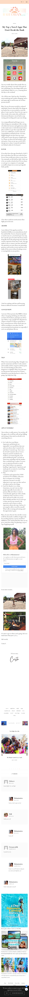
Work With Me (10, 983)
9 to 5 (7, 708)
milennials (19, 710)
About (5, 983)
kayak (13, 710)
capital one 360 (7, 710)
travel (12, 713)
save (23, 710)
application (13, 708)
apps (22, 708)
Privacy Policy (17, 983)
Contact (14, 985)
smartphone (6, 713)
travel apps (17, 713)
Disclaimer (23, 983)
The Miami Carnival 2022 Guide (14, 757)
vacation (23, 713)
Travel (14, 23)
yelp (14, 715)
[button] (10, 769)
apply (18, 708)
